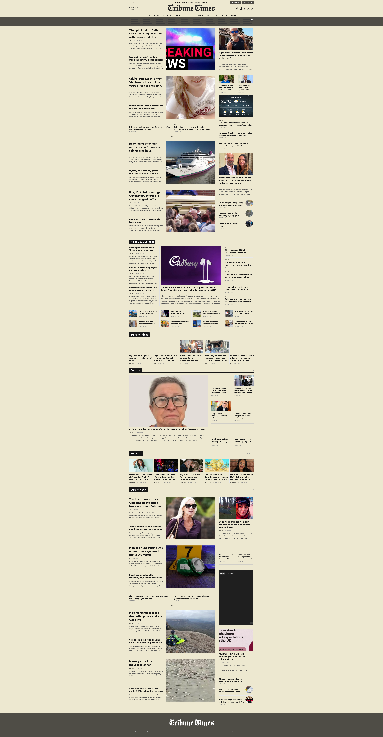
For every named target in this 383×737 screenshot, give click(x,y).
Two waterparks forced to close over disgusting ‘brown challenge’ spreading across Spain (235, 124)
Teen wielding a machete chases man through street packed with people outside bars (145, 527)
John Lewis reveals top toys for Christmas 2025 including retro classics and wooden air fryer (238, 300)
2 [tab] (173, 136)
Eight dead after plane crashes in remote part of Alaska (140, 358)
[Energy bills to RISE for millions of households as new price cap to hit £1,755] (229, 323)
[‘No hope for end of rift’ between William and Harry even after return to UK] (226, 548)
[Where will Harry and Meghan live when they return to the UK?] (245, 548)
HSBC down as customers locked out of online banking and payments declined (244, 313)
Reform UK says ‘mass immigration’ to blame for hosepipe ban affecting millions (243, 416)
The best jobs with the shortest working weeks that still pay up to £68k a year (238, 263)
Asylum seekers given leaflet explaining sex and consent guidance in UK (232, 656)
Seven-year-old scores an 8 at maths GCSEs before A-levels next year (145, 689)
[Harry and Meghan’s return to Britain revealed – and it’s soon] (249, 699)
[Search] (133, 2)
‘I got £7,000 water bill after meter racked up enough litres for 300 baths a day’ (236, 55)
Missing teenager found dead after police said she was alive (145, 616)
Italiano (204, 2)
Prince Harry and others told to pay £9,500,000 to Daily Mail (244, 88)
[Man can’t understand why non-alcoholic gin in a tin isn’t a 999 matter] (190, 566)
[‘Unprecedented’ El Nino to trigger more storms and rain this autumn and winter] (249, 223)
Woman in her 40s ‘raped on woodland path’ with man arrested (146, 58)
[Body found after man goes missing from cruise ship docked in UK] (190, 162)
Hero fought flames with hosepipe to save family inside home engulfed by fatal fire (216, 358)
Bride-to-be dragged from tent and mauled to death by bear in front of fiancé (234, 524)
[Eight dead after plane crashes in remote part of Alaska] (141, 346)
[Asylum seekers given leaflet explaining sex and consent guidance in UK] (236, 640)
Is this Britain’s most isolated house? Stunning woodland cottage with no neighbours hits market (238, 275)
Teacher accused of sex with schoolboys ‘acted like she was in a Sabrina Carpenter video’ (145, 502)
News (156, 15)
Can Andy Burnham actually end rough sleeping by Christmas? (220, 390)
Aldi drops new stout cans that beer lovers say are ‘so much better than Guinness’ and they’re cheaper (147, 313)
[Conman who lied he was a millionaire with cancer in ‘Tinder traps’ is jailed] (242, 346)
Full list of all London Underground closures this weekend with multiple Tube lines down (146, 107)
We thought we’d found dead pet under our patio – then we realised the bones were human (235, 180)
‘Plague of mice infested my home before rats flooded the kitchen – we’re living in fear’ (231, 680)
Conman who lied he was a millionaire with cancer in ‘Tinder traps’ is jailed (242, 358)
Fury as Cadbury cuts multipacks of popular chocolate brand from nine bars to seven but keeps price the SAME (188, 288)
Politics (188, 15)
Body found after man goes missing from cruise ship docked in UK (145, 147)
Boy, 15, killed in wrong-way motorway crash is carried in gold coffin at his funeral (144, 196)
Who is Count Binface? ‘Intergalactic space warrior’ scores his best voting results (220, 441)
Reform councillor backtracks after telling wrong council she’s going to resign (167, 429)
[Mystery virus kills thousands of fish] (190, 680)
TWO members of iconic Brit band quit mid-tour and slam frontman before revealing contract (166, 477)
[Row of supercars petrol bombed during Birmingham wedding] (191, 346)
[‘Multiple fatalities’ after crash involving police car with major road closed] (190, 49)
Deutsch (197, 2)
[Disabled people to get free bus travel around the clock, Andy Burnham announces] (244, 380)
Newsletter (248, 2)
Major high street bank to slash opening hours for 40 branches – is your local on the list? (239, 288)
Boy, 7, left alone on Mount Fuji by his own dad (145, 220)
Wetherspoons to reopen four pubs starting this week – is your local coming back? (143, 288)
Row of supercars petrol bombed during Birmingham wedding (190, 358)
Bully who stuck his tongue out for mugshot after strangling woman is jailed (149, 128)
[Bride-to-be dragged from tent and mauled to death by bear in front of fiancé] (236, 508)
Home (149, 15)
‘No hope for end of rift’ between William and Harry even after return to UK (226, 557)
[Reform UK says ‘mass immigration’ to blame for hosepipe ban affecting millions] (244, 406)
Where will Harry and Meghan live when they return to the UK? (245, 557)
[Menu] (130, 2)
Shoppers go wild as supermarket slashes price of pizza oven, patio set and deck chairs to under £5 (147, 323)
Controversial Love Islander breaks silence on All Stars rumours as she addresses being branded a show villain (216, 477)
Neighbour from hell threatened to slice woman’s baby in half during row (235, 134)
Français (190, 2)
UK (163, 15)
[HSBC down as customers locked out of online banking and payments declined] (229, 313)
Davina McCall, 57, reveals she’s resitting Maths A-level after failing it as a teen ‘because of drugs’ (140, 477)
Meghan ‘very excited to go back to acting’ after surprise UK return (233, 144)
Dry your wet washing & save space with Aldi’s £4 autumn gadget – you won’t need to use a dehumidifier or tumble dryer (211, 323)
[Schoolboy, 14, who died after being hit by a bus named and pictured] (226, 79)
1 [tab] (171, 136)
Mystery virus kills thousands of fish (140, 663)
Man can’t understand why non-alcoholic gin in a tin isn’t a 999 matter (146, 551)
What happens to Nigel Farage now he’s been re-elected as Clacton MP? (243, 441)
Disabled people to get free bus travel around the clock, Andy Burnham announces (243, 391)
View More (250, 453)
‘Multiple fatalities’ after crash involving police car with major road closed (145, 33)
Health (224, 15)
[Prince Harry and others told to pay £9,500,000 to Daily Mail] (245, 79)
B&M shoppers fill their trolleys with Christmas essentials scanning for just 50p (237, 251)
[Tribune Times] (191, 9)
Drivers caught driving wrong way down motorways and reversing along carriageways (231, 204)
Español (184, 2)
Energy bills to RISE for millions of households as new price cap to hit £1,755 (244, 323)
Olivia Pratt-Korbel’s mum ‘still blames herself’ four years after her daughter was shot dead (145, 82)
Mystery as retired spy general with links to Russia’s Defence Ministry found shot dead (144, 172)
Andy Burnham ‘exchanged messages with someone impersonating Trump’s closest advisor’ (220, 416)
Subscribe (235, 2)
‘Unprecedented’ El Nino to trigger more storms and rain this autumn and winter (231, 224)
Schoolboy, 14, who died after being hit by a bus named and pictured (226, 88)
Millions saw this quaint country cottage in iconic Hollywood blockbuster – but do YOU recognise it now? (211, 313)
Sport (208, 15)
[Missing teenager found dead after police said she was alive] (190, 631)
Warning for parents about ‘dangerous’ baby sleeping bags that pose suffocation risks (142, 248)
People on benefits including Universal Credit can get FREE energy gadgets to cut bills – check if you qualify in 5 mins (179, 313)
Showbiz (199, 15)
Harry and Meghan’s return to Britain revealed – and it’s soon (230, 700)
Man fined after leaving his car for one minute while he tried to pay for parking (230, 690)
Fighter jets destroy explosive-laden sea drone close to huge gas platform (148, 597)
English (177, 2)
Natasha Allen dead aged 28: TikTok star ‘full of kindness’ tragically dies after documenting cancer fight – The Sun (241, 477)
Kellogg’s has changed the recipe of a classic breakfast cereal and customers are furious (180, 323)
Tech (216, 15)
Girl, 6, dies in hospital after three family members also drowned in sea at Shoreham (192, 128)
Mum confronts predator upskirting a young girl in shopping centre (229, 214)
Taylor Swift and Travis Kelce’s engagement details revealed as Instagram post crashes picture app (190, 477)
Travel (233, 15)
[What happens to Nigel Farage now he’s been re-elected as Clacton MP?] (244, 431)
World (170, 15)
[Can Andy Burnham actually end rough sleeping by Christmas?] (221, 380)
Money (179, 15)
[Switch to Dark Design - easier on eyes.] (237, 8)
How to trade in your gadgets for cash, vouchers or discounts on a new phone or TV (143, 268)
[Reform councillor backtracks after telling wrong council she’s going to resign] (168, 401)
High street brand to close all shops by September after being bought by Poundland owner (165, 358)
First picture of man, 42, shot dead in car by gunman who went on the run (192, 597)
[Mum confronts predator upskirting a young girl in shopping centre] (249, 213)
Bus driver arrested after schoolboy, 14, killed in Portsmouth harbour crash (146, 576)
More (252, 242)
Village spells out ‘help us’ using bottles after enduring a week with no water (146, 641)
